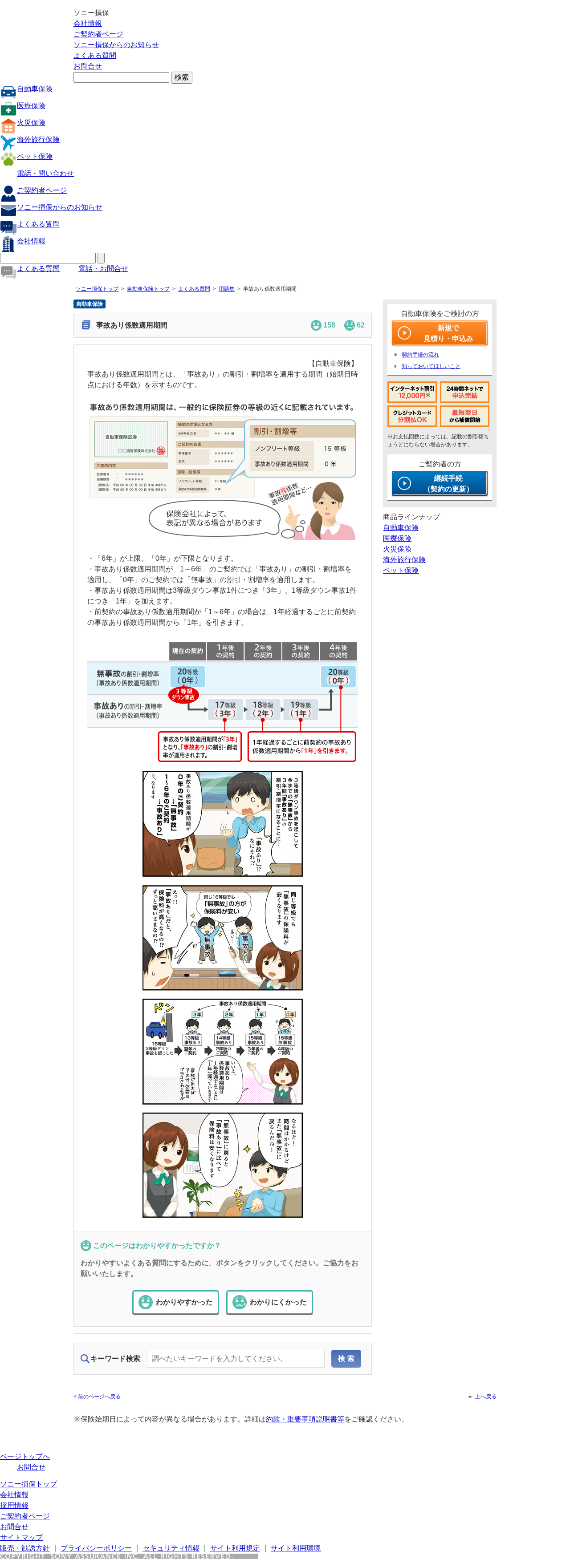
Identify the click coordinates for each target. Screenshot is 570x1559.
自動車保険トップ (148, 289)
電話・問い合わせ (45, 173)
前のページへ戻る (99, 1396)
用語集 (227, 289)
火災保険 (31, 122)
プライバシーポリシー (96, 1548)
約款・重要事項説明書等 (305, 1419)
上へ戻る (486, 1396)
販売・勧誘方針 (25, 1548)
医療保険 (31, 105)
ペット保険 (35, 156)
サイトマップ (21, 1537)
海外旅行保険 (38, 139)
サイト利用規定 (235, 1548)
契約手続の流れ (420, 355)
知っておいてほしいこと (431, 366)
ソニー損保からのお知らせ (116, 45)
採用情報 (14, 1505)
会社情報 (87, 23)
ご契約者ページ (98, 34)
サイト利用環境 (296, 1548)
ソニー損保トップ (97, 289)
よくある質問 (94, 55)
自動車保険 (35, 89)
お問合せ (87, 66)
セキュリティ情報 (171, 1548)
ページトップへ (25, 1456)
